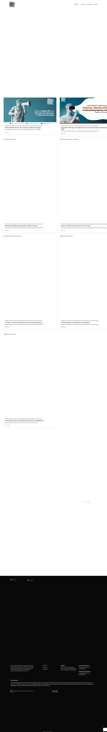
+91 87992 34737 (82, 674)
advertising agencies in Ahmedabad (15, 125)
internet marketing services (37, 125)
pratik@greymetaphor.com (84, 673)
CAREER (95, 4)
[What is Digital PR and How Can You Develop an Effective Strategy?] (30, 111)
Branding (6, 125)
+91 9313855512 (82, 668)
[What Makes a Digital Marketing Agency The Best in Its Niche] (30, 180)
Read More (7, 132)
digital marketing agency (27, 125)
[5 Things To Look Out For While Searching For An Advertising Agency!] (30, 277)
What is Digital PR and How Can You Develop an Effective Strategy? (23, 127)
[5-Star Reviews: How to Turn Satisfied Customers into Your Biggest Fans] (30, 375)
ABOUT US (83, 4)
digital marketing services (37, 418)
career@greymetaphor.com (84, 667)
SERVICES (76, 4)
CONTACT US (89, 4)
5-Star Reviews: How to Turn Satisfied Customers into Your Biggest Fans (24, 420)
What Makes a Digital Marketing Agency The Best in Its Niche (21, 226)
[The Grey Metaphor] (12, 4)
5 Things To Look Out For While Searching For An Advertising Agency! (23, 322)
